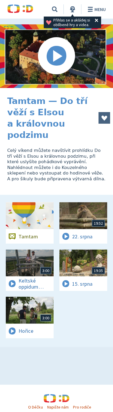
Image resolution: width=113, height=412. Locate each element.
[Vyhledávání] (54, 9)
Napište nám (58, 407)
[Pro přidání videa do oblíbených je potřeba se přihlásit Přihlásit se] (104, 118)
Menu (100, 9)
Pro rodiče (82, 407)
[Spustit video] (56, 56)
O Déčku (35, 407)
